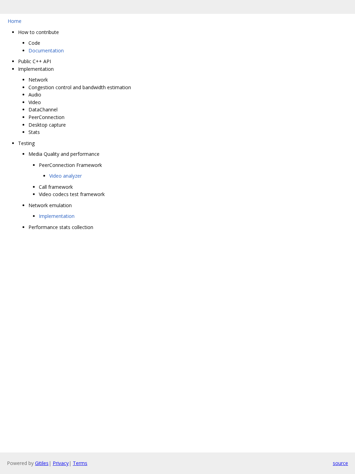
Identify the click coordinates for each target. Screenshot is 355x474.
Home (14, 21)
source (340, 463)
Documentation (46, 50)
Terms (80, 463)
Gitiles (42, 463)
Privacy (61, 463)
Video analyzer (65, 175)
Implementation (57, 216)
